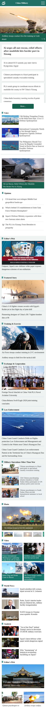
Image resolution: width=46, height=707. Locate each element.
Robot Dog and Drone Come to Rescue (10, 576)
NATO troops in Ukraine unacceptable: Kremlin (29, 613)
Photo (6, 504)
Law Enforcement (11, 410)
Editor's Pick (9, 239)
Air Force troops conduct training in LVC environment (33, 577)
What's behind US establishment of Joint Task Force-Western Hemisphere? (23, 209)
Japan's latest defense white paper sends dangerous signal (31, 640)
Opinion (7, 193)
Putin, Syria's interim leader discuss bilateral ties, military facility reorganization (31, 602)
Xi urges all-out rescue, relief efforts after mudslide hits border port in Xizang (23, 50)
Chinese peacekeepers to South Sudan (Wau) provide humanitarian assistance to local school (31, 493)
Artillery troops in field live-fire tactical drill (32, 557)
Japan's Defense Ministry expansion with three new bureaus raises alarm (23, 217)
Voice (6, 113)
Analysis (7, 624)
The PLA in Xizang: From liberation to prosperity (20, 226)
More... (23, 106)
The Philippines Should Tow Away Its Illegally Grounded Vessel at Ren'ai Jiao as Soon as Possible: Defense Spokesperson (31, 146)
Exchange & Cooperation (14, 364)
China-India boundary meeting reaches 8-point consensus (22, 99)
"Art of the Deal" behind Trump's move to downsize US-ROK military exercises (30, 629)
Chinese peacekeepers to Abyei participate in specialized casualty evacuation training (21, 76)
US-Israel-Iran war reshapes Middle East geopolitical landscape (21, 200)
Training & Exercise (12, 324)
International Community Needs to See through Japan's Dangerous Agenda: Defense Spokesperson (31, 132)
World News (9, 586)
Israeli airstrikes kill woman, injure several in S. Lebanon (31, 590)
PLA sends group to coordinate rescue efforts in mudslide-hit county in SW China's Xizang (22, 87)
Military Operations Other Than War (19, 462)
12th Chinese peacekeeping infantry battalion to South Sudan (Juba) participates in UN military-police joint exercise (31, 481)
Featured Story (10, 278)
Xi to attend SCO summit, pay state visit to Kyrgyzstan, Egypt (20, 64)
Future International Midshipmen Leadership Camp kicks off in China (11, 558)
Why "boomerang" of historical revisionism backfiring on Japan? (28, 652)
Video (6, 541)
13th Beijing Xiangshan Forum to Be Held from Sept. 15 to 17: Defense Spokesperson (31, 118)
